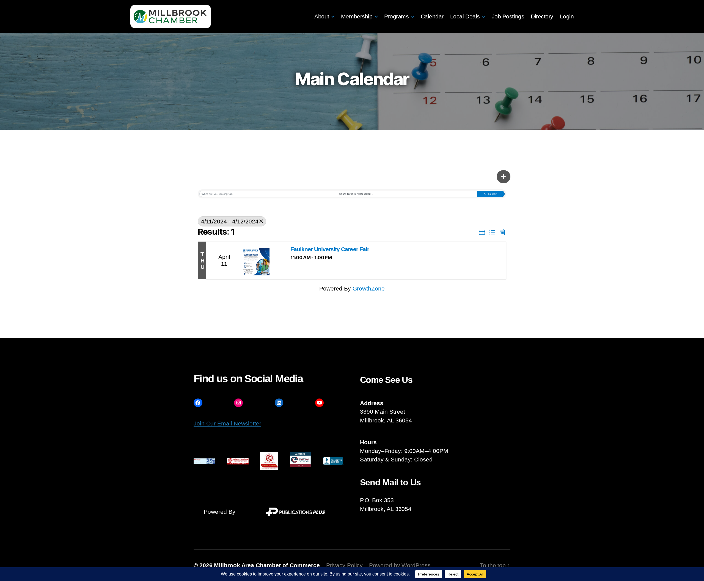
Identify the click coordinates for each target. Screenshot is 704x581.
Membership (356, 16)
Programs (396, 16)
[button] (503, 176)
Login (567, 16)
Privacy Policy (344, 565)
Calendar (432, 16)
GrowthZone (369, 288)
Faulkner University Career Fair (329, 249)
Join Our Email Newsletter (227, 423)
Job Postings (508, 16)
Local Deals (465, 16)
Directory (542, 16)
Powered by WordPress (399, 565)
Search (492, 193)
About (321, 16)
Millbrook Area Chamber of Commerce (267, 565)
